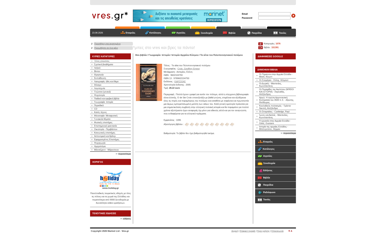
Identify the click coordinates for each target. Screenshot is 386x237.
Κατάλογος (155, 33)
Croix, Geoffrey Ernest (189, 68)
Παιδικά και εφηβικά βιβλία (106, 98)
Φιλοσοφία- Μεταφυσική (105, 115)
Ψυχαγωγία (99, 143)
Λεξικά (97, 68)
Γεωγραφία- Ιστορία (103, 102)
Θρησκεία (99, 74)
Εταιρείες (130, 33)
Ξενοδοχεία (207, 33)
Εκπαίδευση (100, 78)
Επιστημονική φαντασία (105, 126)
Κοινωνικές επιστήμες (104, 132)
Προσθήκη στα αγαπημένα (107, 44)
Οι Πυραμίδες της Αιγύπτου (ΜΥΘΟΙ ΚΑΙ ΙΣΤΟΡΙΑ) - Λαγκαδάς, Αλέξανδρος (276, 91)
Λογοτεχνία (99, 88)
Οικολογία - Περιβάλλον (105, 129)
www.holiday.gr (110, 188)
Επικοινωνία (277, 231)
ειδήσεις (127, 219)
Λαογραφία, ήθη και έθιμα (106, 81)
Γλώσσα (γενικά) (102, 92)
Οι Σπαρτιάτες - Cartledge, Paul (274, 111)
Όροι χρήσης (263, 231)
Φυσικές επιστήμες (103, 122)
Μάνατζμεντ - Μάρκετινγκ (106, 150)
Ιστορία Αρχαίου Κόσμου (185, 55)
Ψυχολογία (99, 95)
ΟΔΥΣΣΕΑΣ (180, 81)
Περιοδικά (99, 105)
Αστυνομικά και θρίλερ (105, 136)
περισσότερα (124, 154)
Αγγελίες (180, 33)
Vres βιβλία (141, 55)
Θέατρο (97, 85)
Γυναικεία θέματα (102, 119)
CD (95, 109)
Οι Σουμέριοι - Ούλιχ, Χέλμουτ (273, 80)
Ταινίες (282, 33)
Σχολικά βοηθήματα (103, 64)
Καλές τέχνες (100, 112)
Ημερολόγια (100, 146)
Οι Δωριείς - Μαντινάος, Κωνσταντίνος (270, 84)
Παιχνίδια (257, 33)
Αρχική (234, 231)
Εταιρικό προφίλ (247, 231)
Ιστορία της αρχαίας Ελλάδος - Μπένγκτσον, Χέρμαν (273, 127)
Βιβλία (232, 33)
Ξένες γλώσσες (101, 61)
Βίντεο (97, 71)
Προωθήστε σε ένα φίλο (106, 48)
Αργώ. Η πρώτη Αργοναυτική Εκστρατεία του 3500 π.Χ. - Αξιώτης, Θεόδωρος (276, 100)
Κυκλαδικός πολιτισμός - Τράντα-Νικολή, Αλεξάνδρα (275, 107)
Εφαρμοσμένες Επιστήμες (106, 139)
